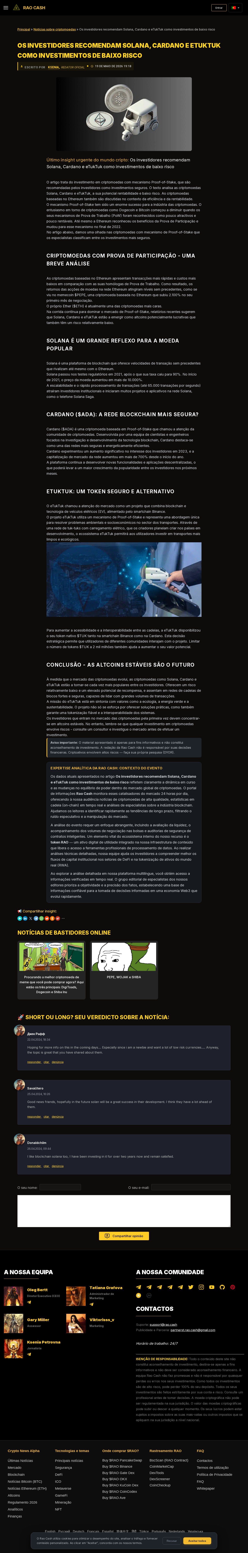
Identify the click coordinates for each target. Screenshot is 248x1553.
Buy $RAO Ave (114, 1498)
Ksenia (53, 67)
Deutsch (78, 1531)
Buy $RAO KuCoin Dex (120, 1485)
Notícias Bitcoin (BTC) (25, 1481)
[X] (30, 918)
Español (108, 1531)
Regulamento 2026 (22, 1502)
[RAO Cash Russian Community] (180, 1288)
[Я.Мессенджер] (19, 918)
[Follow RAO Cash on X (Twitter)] (190, 1288)
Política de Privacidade (214, 1475)
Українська (195, 1531)
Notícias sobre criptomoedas (55, 29)
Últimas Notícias (20, 1461)
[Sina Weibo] (57, 918)
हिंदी (134, 1531)
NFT (58, 1509)
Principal (23, 29)
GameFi (61, 1495)
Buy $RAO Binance (117, 1466)
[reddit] (47, 918)
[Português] (234, 7)
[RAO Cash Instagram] (201, 1288)
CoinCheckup (160, 1485)
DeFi (58, 1475)
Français (93, 1531)
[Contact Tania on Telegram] (91, 1305)
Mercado (14, 1468)
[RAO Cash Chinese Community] (159, 1288)
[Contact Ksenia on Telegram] (29, 1355)
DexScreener (160, 1479)
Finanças (15, 1516)
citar (47, 1062)
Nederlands (177, 1531)
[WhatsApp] (41, 918)
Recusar (172, 1540)
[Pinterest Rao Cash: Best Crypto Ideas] (232, 1288)
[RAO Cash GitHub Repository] (222, 1288)
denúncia (58, 1062)
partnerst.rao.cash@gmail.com (192, 1330)
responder (34, 1062)
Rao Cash (34, 7)
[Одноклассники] (52, 918)
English (50, 1531)
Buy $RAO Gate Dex (118, 1473)
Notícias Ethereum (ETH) (27, 1488)
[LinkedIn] (25, 918)
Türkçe (144, 1531)
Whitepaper (206, 1488)
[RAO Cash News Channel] (138, 1288)
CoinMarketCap (162, 1466)
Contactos (205, 1461)
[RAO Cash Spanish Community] (169, 1288)
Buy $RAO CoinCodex (119, 1492)
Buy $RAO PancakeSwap (122, 1460)
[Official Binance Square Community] (138, 1296)
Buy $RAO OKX (114, 1479)
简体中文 (122, 1531)
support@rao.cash (163, 1325)
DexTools (157, 1473)
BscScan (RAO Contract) (169, 1460)
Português (159, 1531)
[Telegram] (36, 918)
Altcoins (14, 1495)
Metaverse (63, 1488)
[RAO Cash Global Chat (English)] (149, 1288)
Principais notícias (69, 1461)
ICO (58, 1481)
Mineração (63, 1502)
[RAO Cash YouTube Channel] (211, 1288)
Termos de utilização (213, 1468)
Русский (64, 1531)
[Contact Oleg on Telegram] (29, 1303)
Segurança (63, 1468)
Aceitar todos (197, 1540)
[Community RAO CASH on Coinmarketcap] (149, 1296)
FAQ (200, 1481)
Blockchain (16, 1475)
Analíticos (15, 1509)
